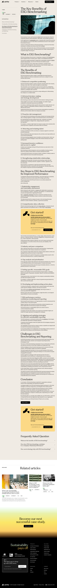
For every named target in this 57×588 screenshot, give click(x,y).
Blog (4, 9)
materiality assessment (29, 194)
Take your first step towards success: (37, 227)
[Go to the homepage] (5, 585)
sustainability (33, 40)
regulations (45, 319)
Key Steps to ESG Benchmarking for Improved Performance (9, 27)
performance (51, 57)
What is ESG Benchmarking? (8, 22)
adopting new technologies (34, 289)
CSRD (48, 363)
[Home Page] (5, 2)
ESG (39, 37)
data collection (42, 206)
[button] (17, 2)
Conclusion (4, 33)
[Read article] (15, 481)
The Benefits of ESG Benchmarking (9, 24)
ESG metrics (48, 207)
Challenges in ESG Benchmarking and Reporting (9, 30)
